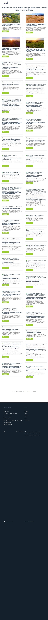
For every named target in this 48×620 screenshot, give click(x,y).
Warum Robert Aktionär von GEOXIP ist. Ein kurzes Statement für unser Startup (10, 330)
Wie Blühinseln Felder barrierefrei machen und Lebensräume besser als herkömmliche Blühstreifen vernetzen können (11, 244)
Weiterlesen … (5, 31)
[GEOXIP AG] (6, 2)
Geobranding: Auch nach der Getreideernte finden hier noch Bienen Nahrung (36, 25)
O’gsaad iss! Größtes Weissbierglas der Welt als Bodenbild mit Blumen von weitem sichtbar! (35, 141)
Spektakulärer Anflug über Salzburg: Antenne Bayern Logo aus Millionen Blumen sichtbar (35, 87)
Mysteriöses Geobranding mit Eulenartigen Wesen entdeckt (36, 158)
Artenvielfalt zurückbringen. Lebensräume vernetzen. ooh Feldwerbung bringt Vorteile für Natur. (11, 348)
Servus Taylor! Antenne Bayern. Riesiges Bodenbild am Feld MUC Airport (34, 280)
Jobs (26, 416)
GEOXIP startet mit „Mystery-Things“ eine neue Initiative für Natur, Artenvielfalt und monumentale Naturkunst (35, 50)
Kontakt (26, 411)
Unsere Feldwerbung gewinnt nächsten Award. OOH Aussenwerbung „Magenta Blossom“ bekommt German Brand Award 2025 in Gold (11, 141)
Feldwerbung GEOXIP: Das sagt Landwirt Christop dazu (36, 370)
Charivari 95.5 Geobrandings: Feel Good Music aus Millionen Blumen (11, 25)
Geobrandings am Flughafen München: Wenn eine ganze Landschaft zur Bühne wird (11, 49)
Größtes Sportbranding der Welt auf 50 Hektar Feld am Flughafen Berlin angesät (12, 261)
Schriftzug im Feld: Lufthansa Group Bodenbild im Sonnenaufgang (12, 313)
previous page (34, 391)
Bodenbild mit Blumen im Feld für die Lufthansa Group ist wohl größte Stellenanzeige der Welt (35, 317)
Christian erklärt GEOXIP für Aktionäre (33, 332)
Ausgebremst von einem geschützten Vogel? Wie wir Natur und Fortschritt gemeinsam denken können (12, 123)
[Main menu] (43, 2)
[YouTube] (43, 617)
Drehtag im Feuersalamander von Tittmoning (35, 246)
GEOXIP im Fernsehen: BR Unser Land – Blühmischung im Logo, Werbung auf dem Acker (35, 232)
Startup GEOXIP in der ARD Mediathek (33, 217)
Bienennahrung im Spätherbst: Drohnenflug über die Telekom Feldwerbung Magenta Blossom (11, 367)
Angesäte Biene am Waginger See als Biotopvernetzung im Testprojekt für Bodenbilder (35, 263)
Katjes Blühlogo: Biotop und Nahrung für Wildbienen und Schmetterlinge (34, 176)
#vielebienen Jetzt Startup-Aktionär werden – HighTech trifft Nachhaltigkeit (10, 224)
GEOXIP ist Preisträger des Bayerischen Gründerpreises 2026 (10, 68)
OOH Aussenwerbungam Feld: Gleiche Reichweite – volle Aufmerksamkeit (34, 106)
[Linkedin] (42, 617)
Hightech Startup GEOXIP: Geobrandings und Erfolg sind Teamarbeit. (11, 295)
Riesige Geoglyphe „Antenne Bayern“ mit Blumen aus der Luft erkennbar (12, 158)
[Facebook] (39, 617)
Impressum (27, 418)
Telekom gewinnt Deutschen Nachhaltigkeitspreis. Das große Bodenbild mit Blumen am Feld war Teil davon (36, 351)
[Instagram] (41, 617)
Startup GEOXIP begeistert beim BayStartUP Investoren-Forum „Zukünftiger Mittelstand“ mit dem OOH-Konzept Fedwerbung (11, 192)
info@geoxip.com (7, 417)
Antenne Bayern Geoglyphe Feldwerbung (10, 174)
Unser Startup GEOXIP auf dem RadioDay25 (10, 208)
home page (20, 391)
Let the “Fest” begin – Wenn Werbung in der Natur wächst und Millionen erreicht (36, 70)
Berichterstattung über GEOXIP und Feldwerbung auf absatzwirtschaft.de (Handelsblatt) (36, 200)
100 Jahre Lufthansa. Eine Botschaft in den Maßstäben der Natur (10, 85)
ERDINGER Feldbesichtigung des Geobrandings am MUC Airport (35, 123)
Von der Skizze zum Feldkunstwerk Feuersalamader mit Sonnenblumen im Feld (10, 278)
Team (26, 413)
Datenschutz (27, 420)
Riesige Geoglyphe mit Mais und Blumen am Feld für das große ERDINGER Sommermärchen (35, 298)
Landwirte (27, 415)
